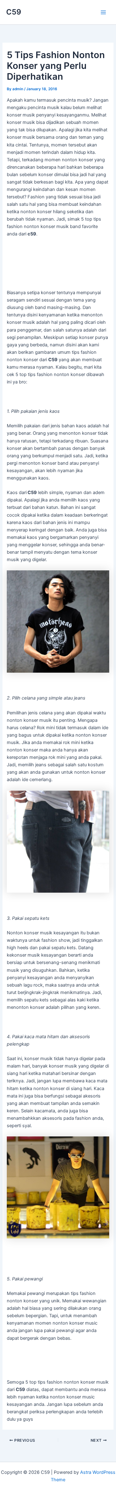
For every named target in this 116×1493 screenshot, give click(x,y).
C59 (13, 11)
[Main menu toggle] (103, 12)
